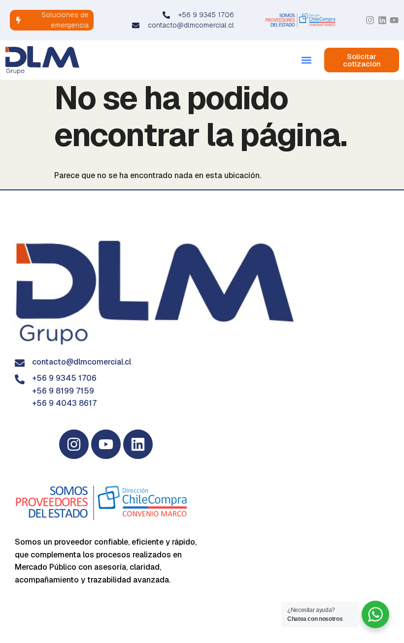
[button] (306, 60)
